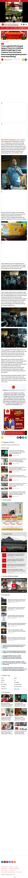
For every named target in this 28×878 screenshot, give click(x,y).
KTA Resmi (19, 872)
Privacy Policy (4, 866)
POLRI (2, 682)
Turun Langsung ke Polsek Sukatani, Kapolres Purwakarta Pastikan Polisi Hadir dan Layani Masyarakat (17, 493)
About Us (11, 866)
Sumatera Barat (18, 684)
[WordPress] (10, 862)
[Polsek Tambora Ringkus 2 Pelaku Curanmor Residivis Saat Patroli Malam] (4, 631)
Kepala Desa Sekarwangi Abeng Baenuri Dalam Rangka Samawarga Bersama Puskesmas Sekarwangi (16, 565)
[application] (14, 585)
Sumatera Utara (18, 686)
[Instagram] (12, 862)
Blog (16, 866)
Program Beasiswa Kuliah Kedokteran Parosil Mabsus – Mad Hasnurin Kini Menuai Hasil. (16, 554)
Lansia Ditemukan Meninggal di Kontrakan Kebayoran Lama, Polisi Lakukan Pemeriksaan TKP (17, 452)
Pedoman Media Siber (14, 868)
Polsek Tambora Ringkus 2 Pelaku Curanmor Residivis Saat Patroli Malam (16, 570)
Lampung (3, 686)
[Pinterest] (7, 862)
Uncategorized (5, 700)
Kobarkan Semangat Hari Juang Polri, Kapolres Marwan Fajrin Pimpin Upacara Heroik (17, 485)
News (2, 43)
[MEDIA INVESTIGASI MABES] (10, 24)
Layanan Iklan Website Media (8, 872)
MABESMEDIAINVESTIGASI (8, 59)
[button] (21, 24)
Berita (10, 455)
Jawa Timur (4, 688)
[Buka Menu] (24, 24)
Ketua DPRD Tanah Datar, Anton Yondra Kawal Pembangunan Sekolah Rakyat (18, 477)
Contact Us (12, 870)
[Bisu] (23, 591)
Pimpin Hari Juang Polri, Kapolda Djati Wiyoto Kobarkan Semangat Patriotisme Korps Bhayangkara (17, 460)
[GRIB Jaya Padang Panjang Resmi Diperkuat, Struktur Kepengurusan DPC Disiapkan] (7, 698)
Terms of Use (4, 870)
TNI (14, 680)
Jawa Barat (16, 682)
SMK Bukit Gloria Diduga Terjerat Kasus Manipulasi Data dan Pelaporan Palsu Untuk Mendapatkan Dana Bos (17, 600)
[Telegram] (23, 437)
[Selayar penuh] (25, 591)
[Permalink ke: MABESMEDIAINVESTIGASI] (2, 59)
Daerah (3, 680)
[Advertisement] (14, 795)
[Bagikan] (26, 59)
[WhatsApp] (26, 437)
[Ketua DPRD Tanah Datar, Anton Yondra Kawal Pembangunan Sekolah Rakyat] (4, 477)
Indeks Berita (4, 868)
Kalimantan (16, 689)
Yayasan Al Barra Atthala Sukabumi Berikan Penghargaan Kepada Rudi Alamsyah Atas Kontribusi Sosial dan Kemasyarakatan (15, 560)
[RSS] (15, 862)
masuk (8, 445)
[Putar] (3, 591)
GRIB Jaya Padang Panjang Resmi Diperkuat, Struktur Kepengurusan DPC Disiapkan (7, 705)
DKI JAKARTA (4, 684)
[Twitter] (20, 437)
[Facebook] (18, 437)
